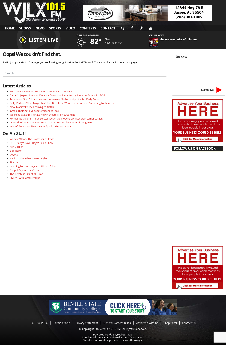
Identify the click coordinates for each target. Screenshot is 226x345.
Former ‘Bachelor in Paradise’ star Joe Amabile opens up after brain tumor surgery (56, 118)
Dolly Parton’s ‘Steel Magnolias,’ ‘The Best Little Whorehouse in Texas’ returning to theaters (62, 103)
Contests (88, 28)
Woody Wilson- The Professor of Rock (32, 139)
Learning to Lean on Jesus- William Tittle (33, 166)
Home (10, 28)
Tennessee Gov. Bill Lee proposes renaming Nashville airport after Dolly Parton (55, 99)
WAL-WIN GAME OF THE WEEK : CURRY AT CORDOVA (41, 91)
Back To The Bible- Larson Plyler (28, 158)
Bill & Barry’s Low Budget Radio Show (31, 143)
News (39, 28)
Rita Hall (14, 162)
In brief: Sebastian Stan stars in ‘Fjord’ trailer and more (40, 126)
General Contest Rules (117, 323)
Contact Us (189, 323)
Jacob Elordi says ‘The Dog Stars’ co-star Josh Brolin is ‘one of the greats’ (51, 122)
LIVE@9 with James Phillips (25, 177)
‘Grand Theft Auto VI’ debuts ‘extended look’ (34, 110)
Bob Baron (16, 150)
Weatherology (133, 340)
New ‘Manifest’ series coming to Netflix (32, 107)
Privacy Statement (87, 323)
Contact (107, 28)
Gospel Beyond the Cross (24, 170)
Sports (55, 28)
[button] (122, 28)
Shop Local (170, 323)
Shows (25, 28)
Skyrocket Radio (122, 334)
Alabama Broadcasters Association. (122, 337)
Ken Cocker (16, 146)
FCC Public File (39, 323)
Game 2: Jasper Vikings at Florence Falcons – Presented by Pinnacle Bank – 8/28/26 (57, 95)
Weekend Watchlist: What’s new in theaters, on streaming (42, 114)
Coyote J (14, 154)
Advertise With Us (147, 323)
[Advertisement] (147, 13)
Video (70, 28)
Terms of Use (61, 323)
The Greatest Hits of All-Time (26, 174)
